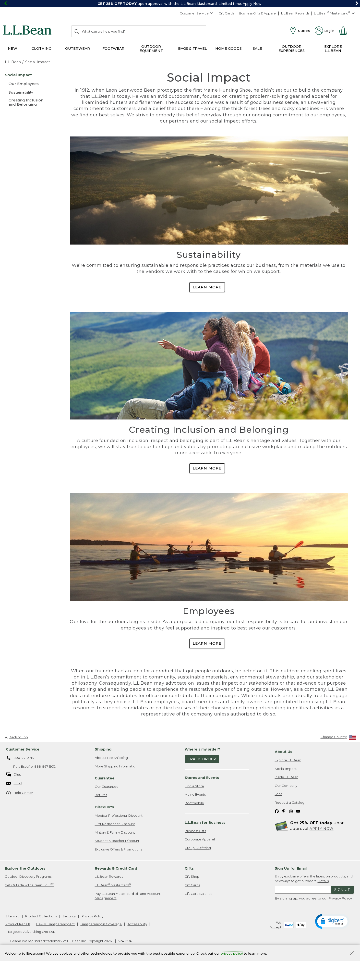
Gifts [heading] (189, 868)
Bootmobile (194, 803)
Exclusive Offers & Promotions (118, 849)
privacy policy (232, 953)
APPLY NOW (322, 828)
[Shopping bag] (345, 30)
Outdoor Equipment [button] (151, 48)
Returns (101, 795)
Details (323, 881)
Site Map (12, 916)
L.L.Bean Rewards (295, 13)
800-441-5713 (23, 758)
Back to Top (18, 737)
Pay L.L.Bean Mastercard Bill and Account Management (127, 896)
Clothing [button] (41, 48)
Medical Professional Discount (119, 815)
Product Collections (41, 916)
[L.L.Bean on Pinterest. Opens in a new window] (284, 810)
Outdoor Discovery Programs (28, 876)
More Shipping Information (116, 766)
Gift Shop (192, 876)
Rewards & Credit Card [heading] (116, 868)
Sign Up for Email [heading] (291, 868)
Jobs (278, 794)
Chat (17, 774)
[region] (180, 3)
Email (17, 783)
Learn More (207, 287)
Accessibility (137, 924)
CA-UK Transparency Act (55, 924)
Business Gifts (195, 831)
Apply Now (252, 3)
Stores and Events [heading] (202, 778)
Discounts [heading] (104, 807)
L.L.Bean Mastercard (113, 885)
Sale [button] (257, 48)
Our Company (286, 786)
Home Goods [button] (228, 48)
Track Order (202, 759)
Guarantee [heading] (105, 778)
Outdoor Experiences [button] (291, 48)
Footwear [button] (113, 48)
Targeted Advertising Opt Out (31, 932)
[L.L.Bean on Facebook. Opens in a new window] (277, 810)
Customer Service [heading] (22, 749)
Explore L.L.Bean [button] (333, 48)
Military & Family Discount (115, 832)
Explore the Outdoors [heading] (25, 868)
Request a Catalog (289, 802)
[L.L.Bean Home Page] (28, 30)
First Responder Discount (115, 824)
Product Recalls (17, 924)
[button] (332, 921)
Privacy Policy (340, 898)
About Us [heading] (283, 752)
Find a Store (194, 786)
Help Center (23, 793)
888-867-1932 (45, 766)
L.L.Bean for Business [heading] (205, 822)
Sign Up (342, 889)
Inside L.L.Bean (286, 777)
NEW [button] (12, 48)
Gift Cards (226, 13)
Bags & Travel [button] (192, 48)
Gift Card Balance (199, 894)
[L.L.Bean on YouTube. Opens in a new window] (298, 810)
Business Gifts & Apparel (257, 13)
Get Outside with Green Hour (29, 885)
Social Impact (286, 769)
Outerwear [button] (77, 48)
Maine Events (195, 794)
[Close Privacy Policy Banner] (351, 954)
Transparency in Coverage (101, 924)
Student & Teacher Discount (117, 841)
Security (69, 916)
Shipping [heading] (103, 749)
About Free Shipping (111, 758)
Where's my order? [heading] (202, 749)
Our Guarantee (107, 787)
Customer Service (194, 13)
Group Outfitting (198, 848)
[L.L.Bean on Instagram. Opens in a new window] (291, 810)
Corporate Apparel (200, 839)
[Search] (77, 31)
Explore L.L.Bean (288, 760)
